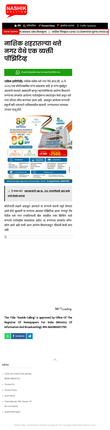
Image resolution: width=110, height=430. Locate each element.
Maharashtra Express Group (84, 425)
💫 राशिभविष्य (29, 26)
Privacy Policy (11, 390)
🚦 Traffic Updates (86, 26)
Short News (10, 396)
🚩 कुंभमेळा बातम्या (65, 26)
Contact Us (9, 384)
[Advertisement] (90, 86)
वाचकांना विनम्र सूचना (12, 412)
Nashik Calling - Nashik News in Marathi (30, 425)
